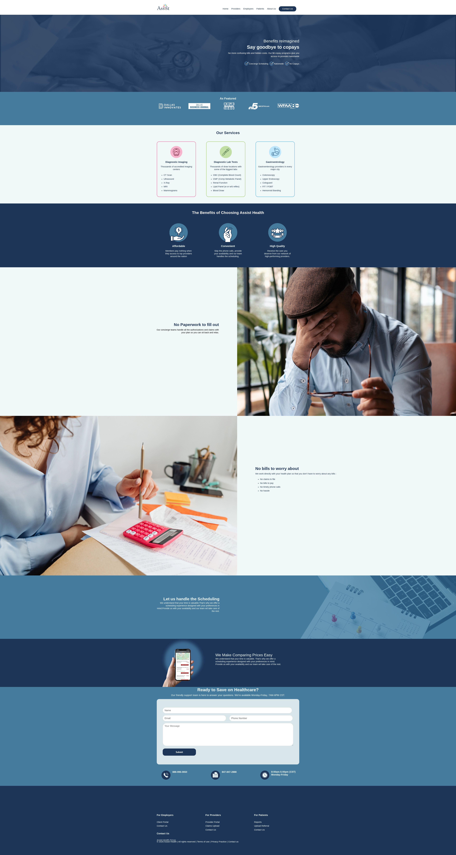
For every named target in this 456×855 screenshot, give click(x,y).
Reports (258, 822)
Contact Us (162, 826)
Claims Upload (212, 826)
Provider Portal (212, 822)
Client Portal (162, 822)
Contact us (233, 842)
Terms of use (203, 842)
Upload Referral (261, 826)
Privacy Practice (219, 842)
